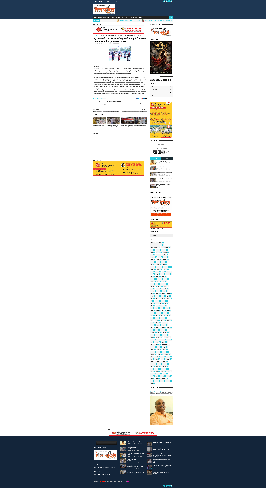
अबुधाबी (152, 252)
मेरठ (103, 35)
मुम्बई (151, 342)
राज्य (108, 17)
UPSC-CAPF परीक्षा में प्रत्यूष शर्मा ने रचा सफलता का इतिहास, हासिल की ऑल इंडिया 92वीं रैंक (162, 466)
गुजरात (165, 279)
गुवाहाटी (158, 281)
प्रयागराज (152, 313)
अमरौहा (152, 254)
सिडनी (151, 371)
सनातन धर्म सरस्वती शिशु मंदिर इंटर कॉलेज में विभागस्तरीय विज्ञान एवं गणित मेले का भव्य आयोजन (127, 127)
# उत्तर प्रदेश (99, 98)
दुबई (167, 296)
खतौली (163, 276)
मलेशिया (152, 334)
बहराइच (157, 317)
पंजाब (151, 308)
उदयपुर (165, 269)
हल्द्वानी (169, 376)
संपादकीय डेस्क (153, 364)
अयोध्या (159, 257)
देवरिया (157, 298)
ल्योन (157, 356)
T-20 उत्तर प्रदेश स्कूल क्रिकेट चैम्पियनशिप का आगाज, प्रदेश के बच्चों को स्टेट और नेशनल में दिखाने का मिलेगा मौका (162, 455)
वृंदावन (157, 359)
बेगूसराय (164, 325)
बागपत (151, 320)
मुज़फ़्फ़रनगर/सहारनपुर (161, 339)
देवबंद (151, 298)
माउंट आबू (164, 334)
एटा (162, 271)
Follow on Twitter (155, 86)
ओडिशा (168, 271)
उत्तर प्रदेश (159, 20)
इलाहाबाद (158, 264)
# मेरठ (104, 98)
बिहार (151, 322)
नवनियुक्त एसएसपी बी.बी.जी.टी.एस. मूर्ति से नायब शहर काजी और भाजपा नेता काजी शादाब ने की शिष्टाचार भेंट (140, 127)
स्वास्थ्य (159, 373)
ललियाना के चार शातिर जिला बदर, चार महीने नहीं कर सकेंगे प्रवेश (112, 126)
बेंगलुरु (158, 325)
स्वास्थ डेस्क (152, 373)
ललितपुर (159, 354)
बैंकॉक (151, 327)
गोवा (157, 283)
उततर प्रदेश (152, 266)
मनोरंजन (117, 17)
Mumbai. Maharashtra (156, 245)
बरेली (161, 315)
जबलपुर (152, 288)
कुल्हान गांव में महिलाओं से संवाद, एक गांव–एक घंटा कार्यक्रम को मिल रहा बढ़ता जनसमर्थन (137, 20)
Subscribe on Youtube (156, 92)
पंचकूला (164, 305)
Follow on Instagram (156, 95)
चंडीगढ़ (165, 286)
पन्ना (161, 308)
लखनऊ (164, 351)
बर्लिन (167, 315)
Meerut (159, 242)
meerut (152, 242)
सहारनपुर (157, 366)
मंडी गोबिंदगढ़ (152, 332)
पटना (156, 308)
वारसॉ (162, 356)
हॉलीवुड (152, 383)
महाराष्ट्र (158, 334)
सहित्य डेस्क (164, 366)
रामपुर (158, 349)
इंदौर (151, 264)
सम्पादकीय (165, 364)
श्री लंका (152, 361)
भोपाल (157, 330)
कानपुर (157, 274)
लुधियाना (152, 356)
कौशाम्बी (157, 276)
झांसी (162, 293)
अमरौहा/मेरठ (158, 254)
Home (95, 1)
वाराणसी (168, 356)
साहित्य (157, 368)
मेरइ (151, 344)
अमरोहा (157, 252)
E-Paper (123, 1)
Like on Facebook (155, 89)
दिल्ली (162, 296)
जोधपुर (164, 291)
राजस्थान (152, 349)
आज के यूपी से (164, 259)
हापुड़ (157, 378)
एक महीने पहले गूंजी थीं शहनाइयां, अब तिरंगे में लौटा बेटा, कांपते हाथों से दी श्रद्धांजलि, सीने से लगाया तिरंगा (161, 461)
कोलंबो (151, 276)
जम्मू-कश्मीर (152, 291)
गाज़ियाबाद (159, 279)
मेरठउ (159, 347)
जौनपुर (151, 293)
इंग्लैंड (158, 262)
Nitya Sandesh (102, 481)
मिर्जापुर (152, 337)
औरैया (151, 274)
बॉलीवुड (163, 327)
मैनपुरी (164, 347)
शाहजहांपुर (168, 359)
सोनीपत (162, 371)
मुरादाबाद (163, 342)
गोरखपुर (152, 283)
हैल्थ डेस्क (168, 381)
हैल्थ (136, 17)
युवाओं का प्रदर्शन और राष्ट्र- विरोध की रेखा (105, 20)
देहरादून (168, 298)
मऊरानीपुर (163, 330)
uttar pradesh (154, 247)
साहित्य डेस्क (163, 368)
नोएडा (157, 305)
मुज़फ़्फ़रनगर (152, 339)
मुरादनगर (157, 342)
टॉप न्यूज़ (100, 17)
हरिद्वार (157, 376)
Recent (155, 158)
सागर (151, 368)
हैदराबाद (157, 381)
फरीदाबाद (159, 313)
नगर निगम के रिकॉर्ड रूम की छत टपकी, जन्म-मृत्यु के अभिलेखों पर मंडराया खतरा (98, 127)
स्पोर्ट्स (123, 17)
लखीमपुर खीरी (152, 354)
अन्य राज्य (164, 249)
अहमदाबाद (152, 259)
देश (104, 17)
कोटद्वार (168, 274)
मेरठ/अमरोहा (152, 347)
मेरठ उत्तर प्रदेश (164, 344)
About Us (101, 1)
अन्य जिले (157, 249)
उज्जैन (164, 264)
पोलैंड (168, 310)
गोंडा (163, 281)
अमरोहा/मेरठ (165, 252)
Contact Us (116, 1)
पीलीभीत (158, 310)
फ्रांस (151, 315)
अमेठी (164, 254)
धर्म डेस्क (156, 300)
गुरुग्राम (152, 281)
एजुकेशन (140, 17)
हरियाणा (163, 376)
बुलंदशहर (157, 322)
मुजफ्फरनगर (158, 337)
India (161, 145)
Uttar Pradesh (164, 247)
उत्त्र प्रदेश (158, 269)
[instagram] (171, 1)
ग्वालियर (159, 286)
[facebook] (169, 1)
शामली (162, 359)
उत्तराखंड (120, 20)
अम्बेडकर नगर (153, 257)
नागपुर (151, 303)
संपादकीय (164, 361)
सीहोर (157, 371)
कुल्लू (162, 274)
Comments (167, 158)
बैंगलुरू (157, 327)
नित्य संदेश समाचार (158, 303)
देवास (162, 298)
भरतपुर (168, 327)
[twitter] (167, 1)
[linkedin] (164, 1)
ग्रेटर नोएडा (152, 286)
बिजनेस (132, 17)
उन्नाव (151, 271)
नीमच (165, 303)
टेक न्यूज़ (127, 17)
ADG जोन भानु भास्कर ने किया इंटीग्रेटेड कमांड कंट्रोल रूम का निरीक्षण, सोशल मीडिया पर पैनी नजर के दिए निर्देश (161, 472)
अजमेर (152, 249)
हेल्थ (151, 381)
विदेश (113, 17)
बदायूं (156, 315)
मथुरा (158, 332)
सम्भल (151, 366)
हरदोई (151, 376)
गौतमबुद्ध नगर (163, 283)
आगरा (158, 259)
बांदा (157, 320)
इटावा (163, 262)
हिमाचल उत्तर (163, 378)
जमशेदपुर (157, 288)
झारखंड (157, 293)
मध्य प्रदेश (164, 332)
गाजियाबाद (152, 279)
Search (113, 442)
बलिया (151, 317)
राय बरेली (164, 349)
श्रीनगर (158, 361)
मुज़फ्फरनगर (166, 337)
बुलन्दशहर (152, 325)
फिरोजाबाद (165, 313)
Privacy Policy (109, 1)
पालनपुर (152, 310)
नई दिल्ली (163, 300)
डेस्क (157, 296)
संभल (159, 364)
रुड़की (158, 351)
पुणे (162, 310)
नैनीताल (152, 305)
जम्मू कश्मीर (164, 288)
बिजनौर (168, 320)
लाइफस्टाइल (166, 354)
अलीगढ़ (165, 257)
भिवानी (151, 330)
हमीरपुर (164, 373)
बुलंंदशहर (163, 322)
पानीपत (167, 308)
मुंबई (168, 339)
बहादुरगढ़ (163, 317)
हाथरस (151, 378)
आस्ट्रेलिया (152, 262)
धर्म (151, 300)
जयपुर (158, 291)
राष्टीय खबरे (152, 351)
